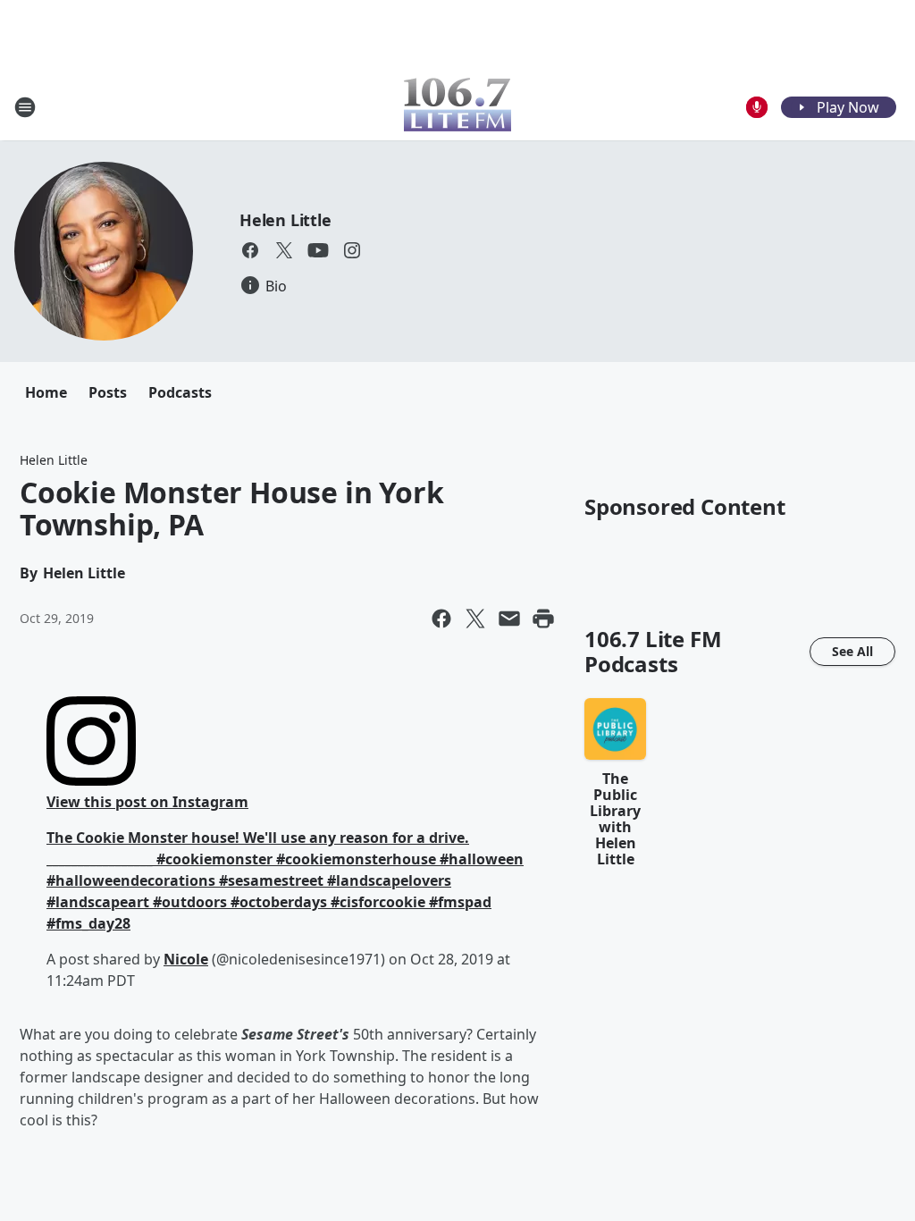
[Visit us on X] (284, 250)
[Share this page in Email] (509, 618)
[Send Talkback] (757, 107)
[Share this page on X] (475, 618)
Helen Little (285, 220)
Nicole (186, 959)
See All (852, 651)
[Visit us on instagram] (352, 250)
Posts (107, 392)
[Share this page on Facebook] (441, 618)
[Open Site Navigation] (25, 107)
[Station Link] (457, 107)
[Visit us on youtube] (318, 250)
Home (46, 392)
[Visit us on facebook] (250, 250)
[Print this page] (543, 618)
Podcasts (180, 392)
